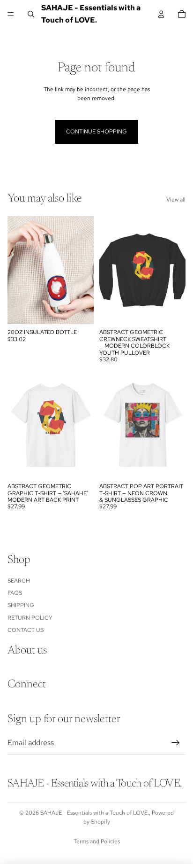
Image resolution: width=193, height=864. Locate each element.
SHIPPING (20, 605)
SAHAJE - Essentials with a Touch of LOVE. (94, 813)
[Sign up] (176, 743)
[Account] (161, 14)
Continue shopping (96, 131)
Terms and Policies (97, 841)
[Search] (31, 14)
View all (176, 199)
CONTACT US (25, 630)
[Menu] (11, 14)
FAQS (14, 593)
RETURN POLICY (29, 618)
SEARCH (18, 580)
